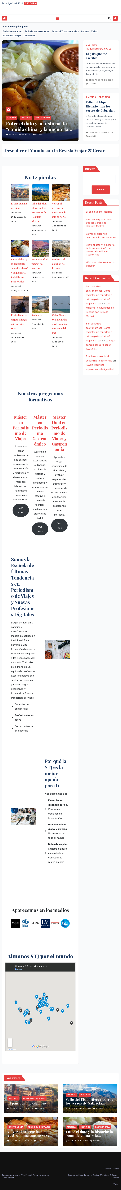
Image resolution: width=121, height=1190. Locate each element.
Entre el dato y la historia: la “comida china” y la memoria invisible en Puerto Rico (89, 1137)
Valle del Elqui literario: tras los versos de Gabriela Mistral (99, 108)
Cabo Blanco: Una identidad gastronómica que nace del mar (59, 324)
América (11, 118)
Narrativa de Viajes (12, 36)
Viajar (116, 1184)
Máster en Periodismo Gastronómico (40, 430)
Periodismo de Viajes (46, 118)
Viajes (94, 31)
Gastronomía (16, 1127)
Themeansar (8, 1177)
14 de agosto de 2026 (101, 132)
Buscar (90, 169)
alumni (40, 134)
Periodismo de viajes (12, 31)
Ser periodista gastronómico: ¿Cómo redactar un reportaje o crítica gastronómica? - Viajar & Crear (99, 295)
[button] (109, 18)
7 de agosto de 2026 (21, 1141)
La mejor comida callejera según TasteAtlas (100, 345)
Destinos (26, 118)
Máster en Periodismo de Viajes (21, 427)
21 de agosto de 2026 (101, 80)
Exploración (29, 36)
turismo (85, 31)
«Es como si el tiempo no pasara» (32, 126)
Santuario (37, 315)
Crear (116, 1168)
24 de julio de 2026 (20, 134)
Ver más (20, 510)
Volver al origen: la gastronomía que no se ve (28, 1133)
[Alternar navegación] (57, 18)
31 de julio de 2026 (78, 1141)
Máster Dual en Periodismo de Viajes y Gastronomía (59, 433)
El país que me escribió (96, 56)
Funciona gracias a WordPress (16, 1175)
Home (108, 1168)
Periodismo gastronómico (37, 31)
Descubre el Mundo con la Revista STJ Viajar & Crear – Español (93, 1176)
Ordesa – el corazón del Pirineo (58, 264)
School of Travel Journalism (65, 31)
